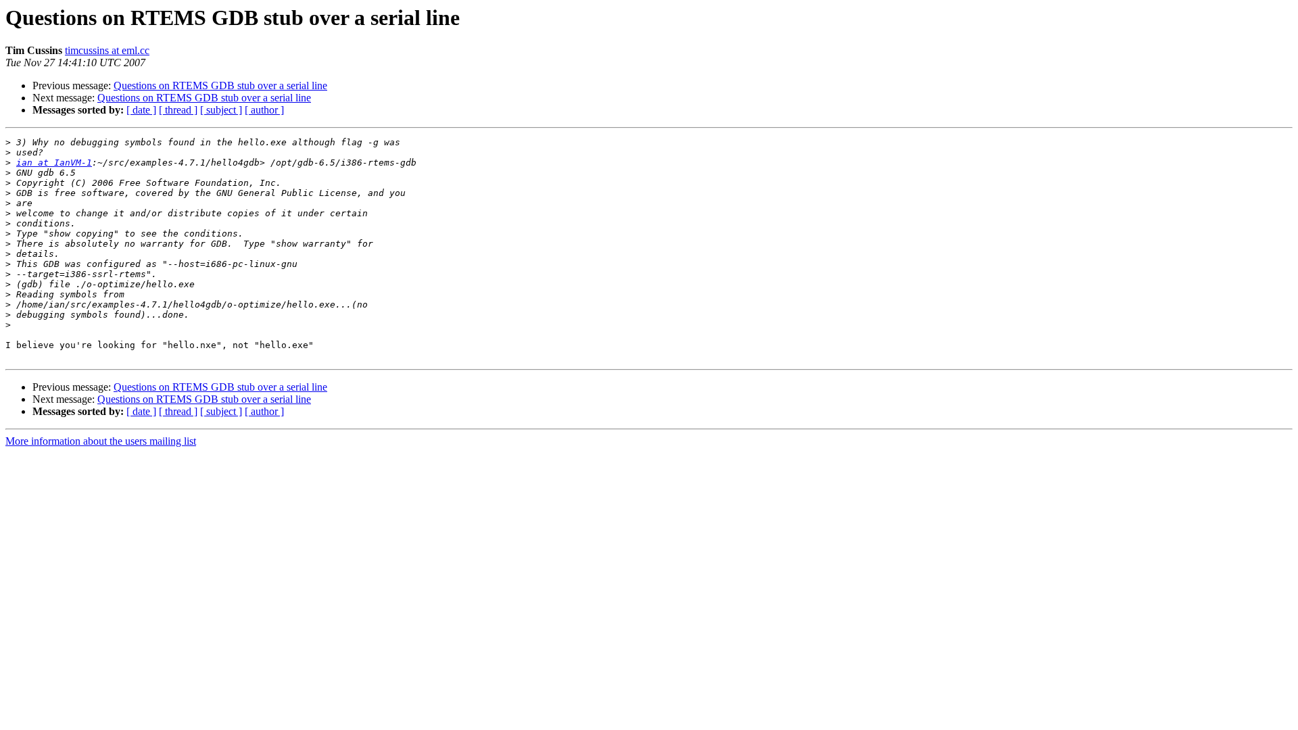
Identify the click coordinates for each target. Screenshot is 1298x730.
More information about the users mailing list (100, 441)
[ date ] (141, 110)
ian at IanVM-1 (54, 162)
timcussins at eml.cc (107, 50)
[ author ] (264, 110)
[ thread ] (178, 110)
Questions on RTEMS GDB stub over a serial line (220, 85)
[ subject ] (221, 110)
